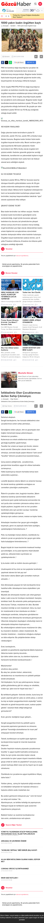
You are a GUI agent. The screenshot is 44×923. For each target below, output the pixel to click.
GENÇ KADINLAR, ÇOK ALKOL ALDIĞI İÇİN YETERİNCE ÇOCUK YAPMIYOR (10, 295)
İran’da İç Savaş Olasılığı (21, 16)
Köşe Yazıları (14, 399)
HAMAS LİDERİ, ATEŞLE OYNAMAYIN (32, 321)
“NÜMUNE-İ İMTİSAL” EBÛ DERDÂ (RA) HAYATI (19, 850)
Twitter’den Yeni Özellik (31, 292)
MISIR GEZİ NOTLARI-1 (9, 878)
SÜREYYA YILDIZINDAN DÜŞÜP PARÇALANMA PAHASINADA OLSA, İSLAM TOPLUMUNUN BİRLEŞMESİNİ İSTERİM (19, 834)
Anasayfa (6, 26)
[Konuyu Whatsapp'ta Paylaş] (10, 62)
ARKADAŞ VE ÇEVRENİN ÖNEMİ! (13, 841)
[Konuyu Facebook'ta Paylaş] (2, 62)
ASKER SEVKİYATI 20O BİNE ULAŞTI (31, 349)
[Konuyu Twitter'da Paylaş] (6, 62)
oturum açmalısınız (22, 256)
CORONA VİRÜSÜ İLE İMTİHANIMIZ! (15, 869)
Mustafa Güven (25, 373)
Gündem (13, 26)
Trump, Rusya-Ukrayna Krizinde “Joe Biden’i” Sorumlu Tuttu (9, 322)
